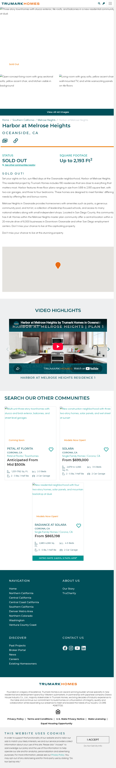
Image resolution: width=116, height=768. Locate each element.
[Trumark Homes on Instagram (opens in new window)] (72, 648)
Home (6, 120)
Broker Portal (17, 650)
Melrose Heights (47, 120)
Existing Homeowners (23, 663)
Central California (20, 597)
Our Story (68, 588)
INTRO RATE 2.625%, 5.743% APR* (58, 558)
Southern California (24, 120)
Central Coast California (24, 602)
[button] (58, 265)
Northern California (21, 593)
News (12, 654)
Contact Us (73, 637)
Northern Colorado (20, 615)
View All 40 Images (58, 112)
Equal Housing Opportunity (56, 723)
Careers (14, 659)
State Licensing (97, 718)
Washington (16, 620)
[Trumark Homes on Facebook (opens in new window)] (66, 648)
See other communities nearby (20, 165)
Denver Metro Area (21, 611)
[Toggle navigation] (110, 3)
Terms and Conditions (40, 718)
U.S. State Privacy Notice (70, 718)
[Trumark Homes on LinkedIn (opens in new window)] (84, 648)
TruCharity (69, 593)
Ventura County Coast (23, 624)
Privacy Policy (15, 718)
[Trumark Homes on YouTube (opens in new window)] (78, 648)
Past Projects (17, 645)
